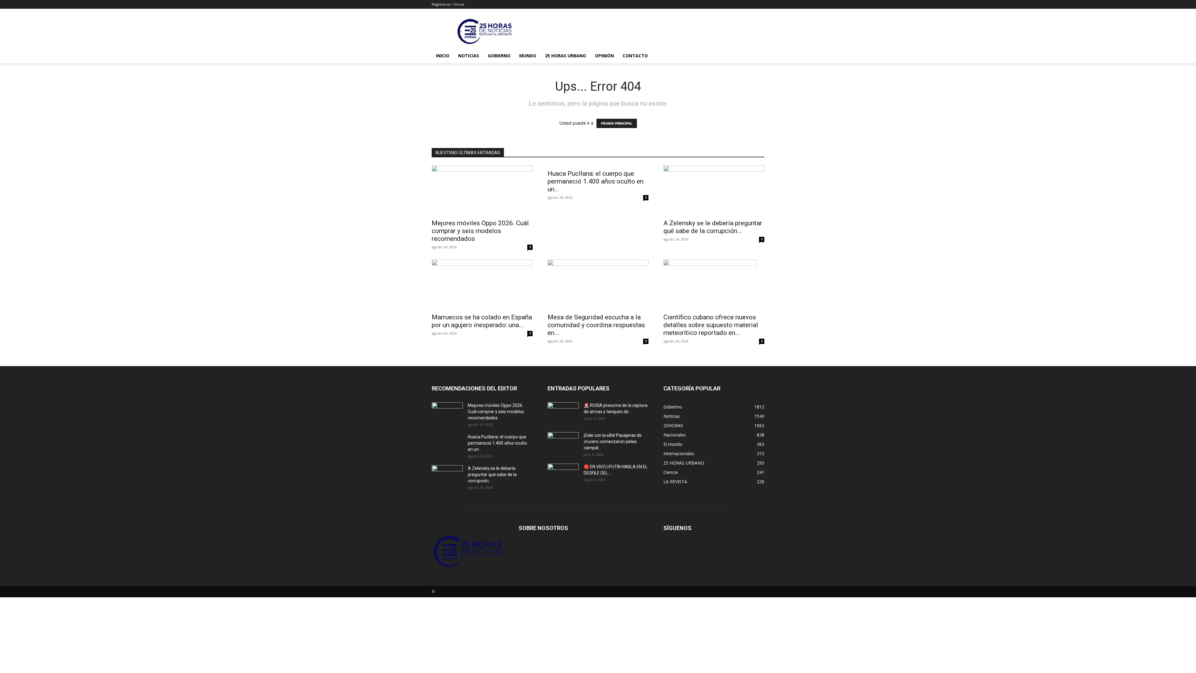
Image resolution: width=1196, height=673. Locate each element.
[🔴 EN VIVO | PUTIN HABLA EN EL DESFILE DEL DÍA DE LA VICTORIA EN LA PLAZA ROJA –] (563, 474)
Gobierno (499, 56)
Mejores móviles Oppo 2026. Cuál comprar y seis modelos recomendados (480, 230)
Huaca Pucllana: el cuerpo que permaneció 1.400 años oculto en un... (595, 181)
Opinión (604, 56)
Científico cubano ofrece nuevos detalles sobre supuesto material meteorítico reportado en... (710, 324)
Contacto (635, 56)
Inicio (442, 56)
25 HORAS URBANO (565, 56)
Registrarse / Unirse (448, 4)
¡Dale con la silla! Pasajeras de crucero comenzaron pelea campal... (613, 441)
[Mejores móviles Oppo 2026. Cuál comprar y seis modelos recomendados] (482, 190)
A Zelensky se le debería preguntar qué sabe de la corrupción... (712, 227)
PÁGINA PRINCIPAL (616, 123)
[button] (756, 56)
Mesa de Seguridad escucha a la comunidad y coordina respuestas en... (596, 324)
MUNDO (527, 56)
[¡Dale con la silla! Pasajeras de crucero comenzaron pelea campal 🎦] (563, 443)
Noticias (468, 56)
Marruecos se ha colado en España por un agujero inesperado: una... (482, 321)
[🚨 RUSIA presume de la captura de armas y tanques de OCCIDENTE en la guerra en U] (563, 413)
